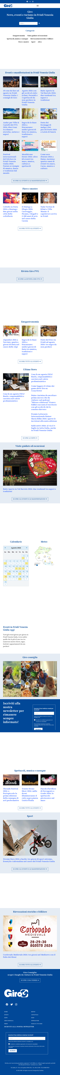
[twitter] (11, 1002)
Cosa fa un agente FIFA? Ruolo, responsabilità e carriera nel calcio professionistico (14, 397)
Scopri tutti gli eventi (29, 229)
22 (23, 573)
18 (9, 573)
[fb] (6, 1002)
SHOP (32, 1017)
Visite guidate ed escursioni (37, 36)
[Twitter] (30, 2)
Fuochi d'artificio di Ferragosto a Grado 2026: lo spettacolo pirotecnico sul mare (48, 795)
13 (17, 567)
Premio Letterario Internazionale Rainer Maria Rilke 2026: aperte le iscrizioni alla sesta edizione (44, 417)
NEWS (6, 1017)
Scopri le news (29, 438)
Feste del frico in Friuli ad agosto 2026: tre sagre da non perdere (48, 343)
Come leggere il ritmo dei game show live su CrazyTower (42, 388)
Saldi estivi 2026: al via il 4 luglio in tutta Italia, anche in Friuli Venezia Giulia (43, 428)
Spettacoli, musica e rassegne (17, 39)
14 (20, 567)
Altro (40, 42)
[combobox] (28, 23)
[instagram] (16, 1002)
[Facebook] (27, 2)
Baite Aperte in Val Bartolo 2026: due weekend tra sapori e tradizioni (48, 95)
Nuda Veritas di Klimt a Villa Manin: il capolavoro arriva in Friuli (49, 211)
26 (13, 578)
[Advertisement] (30, 57)
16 (27, 567)
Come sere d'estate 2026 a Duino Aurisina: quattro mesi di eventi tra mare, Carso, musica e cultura (48, 161)
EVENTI (6, 1014)
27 (17, 578)
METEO (33, 1011)
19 (13, 573)
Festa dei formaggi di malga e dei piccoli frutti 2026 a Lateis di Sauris (49, 127)
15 (23, 567)
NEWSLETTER (35, 1020)
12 (13, 567)
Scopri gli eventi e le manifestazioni (29, 181)
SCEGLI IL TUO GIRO (36, 1023)
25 (9, 578)
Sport (33, 42)
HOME (6, 1011)
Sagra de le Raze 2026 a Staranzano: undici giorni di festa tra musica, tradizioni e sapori (29, 129)
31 (5, 583)
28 (20, 578)
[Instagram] (32, 2)
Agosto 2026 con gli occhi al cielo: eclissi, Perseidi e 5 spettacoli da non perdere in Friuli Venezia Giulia (30, 98)
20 (17, 573)
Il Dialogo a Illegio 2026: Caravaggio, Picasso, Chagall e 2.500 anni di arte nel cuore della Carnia (30, 214)
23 (27, 573)
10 (5, 567)
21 (20, 573)
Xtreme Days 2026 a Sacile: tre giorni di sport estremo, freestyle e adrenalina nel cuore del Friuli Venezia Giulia (29, 860)
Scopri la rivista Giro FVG (29, 279)
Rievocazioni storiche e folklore (41, 39)
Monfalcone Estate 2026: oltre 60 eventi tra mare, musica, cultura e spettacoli (30, 160)
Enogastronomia (19, 36)
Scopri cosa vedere (29, 980)
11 (9, 567)
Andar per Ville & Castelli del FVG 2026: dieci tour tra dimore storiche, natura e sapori (11, 128)
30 (27, 578)
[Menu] (38, 5)
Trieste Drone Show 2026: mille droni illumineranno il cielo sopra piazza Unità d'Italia (30, 795)
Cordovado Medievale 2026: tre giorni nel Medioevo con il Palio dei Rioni (29, 956)
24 (5, 578)
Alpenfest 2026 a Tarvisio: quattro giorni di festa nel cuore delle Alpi (11, 343)
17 (5, 573)
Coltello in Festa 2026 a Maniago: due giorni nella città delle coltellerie (10, 211)
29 (23, 578)
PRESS (6, 1023)
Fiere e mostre (23, 42)
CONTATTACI (34, 1014)
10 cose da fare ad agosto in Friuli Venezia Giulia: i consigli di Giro (11, 94)
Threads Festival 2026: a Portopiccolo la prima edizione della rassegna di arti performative (11, 795)
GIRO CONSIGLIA (8, 1020)
